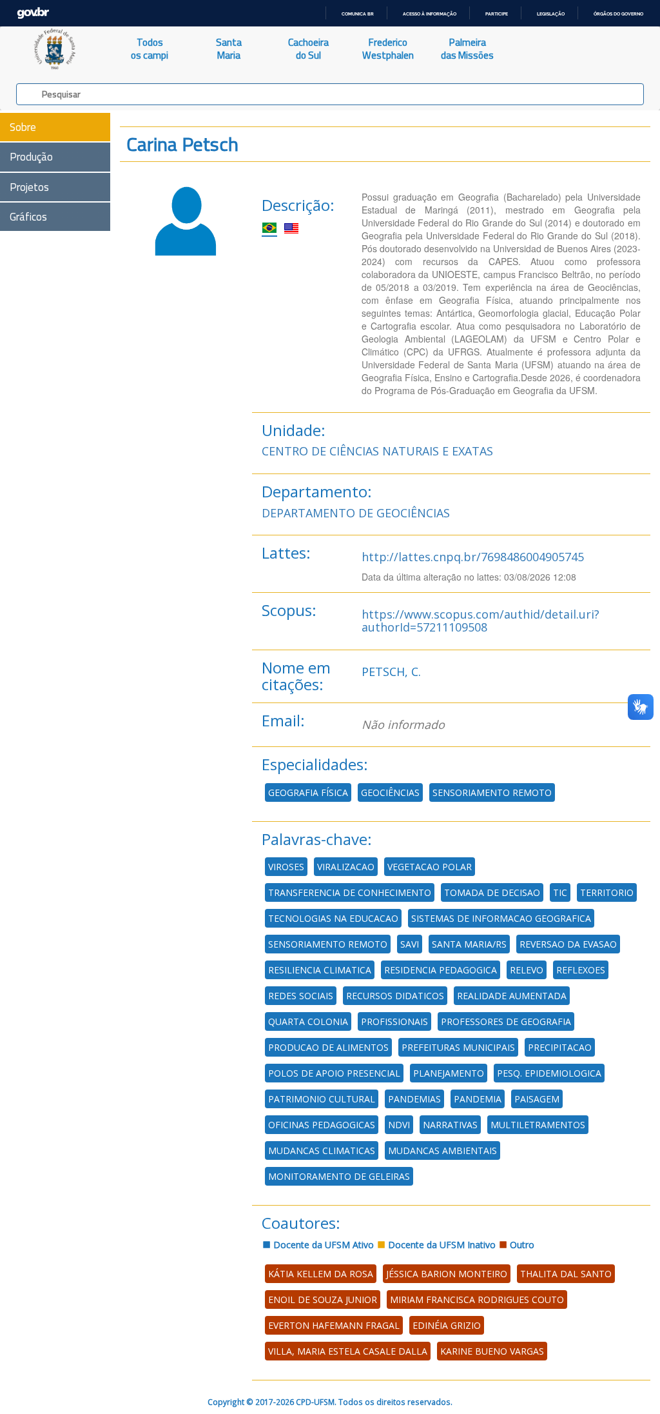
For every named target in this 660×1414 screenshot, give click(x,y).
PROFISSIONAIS (394, 1021)
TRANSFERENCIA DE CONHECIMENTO (349, 892)
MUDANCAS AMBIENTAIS (442, 1150)
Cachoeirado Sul (308, 49)
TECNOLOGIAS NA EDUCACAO (333, 918)
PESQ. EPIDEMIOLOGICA (549, 1073)
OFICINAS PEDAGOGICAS (321, 1125)
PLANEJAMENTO (448, 1073)
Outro (520, 1245)
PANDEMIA (477, 1099)
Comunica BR (358, 14)
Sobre (23, 127)
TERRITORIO (607, 892)
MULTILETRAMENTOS (537, 1125)
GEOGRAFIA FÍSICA (308, 792)
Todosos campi (149, 49)
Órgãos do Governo (618, 14)
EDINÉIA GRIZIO (446, 1325)
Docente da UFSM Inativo (440, 1245)
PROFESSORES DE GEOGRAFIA (506, 1021)
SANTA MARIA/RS (469, 944)
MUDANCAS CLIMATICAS (321, 1150)
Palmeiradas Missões (467, 49)
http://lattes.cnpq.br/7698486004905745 (473, 556)
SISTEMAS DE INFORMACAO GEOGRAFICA (501, 918)
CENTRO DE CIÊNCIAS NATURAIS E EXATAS (377, 451)
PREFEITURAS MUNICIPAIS (458, 1047)
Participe (496, 14)
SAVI (409, 944)
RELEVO (526, 970)
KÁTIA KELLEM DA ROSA (320, 1274)
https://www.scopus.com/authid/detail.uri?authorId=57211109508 (480, 620)
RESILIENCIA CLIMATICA (319, 970)
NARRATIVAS (450, 1125)
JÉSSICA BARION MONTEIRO (446, 1274)
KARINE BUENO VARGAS (492, 1351)
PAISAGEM (536, 1099)
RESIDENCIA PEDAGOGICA (440, 970)
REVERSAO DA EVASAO (568, 944)
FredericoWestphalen (388, 49)
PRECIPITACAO (560, 1047)
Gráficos (28, 216)
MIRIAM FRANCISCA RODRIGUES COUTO (477, 1299)
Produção (31, 156)
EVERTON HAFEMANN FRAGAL (334, 1325)
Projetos (29, 187)
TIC (560, 892)
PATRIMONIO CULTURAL (321, 1099)
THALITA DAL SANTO (566, 1274)
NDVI (399, 1125)
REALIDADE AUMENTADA (512, 996)
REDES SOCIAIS (300, 996)
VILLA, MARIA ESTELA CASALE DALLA (347, 1351)
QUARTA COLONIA (308, 1021)
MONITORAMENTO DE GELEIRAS (339, 1176)
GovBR (33, 13)
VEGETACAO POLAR (429, 867)
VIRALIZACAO (345, 867)
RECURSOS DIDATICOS (395, 996)
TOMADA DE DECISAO (492, 892)
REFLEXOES (580, 970)
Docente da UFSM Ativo (322, 1245)
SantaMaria (229, 49)
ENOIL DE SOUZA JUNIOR (322, 1299)
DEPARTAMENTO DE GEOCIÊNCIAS (356, 513)
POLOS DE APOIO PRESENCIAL (334, 1073)
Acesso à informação (429, 14)
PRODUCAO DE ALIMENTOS (328, 1047)
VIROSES (286, 867)
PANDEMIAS (414, 1099)
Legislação (551, 14)
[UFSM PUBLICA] (55, 49)
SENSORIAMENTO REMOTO (492, 792)
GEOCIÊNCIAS (390, 792)
